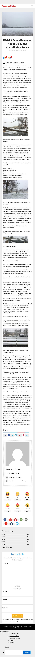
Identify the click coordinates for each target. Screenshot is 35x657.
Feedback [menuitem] (12, 642)
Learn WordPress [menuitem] (15, 638)
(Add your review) (7, 547)
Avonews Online (9, 6)
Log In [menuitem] (7, 647)
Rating (17, 586)
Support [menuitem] (12, 640)
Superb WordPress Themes (22, 627)
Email (4, 599)
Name (4, 591)
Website (5, 607)
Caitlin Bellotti (12, 473)
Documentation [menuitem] (14, 636)
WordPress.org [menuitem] (14, 633)
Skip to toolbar (4, 631)
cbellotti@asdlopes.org (15, 477)
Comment (6, 563)
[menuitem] (20, 652)
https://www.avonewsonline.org (17, 481)
